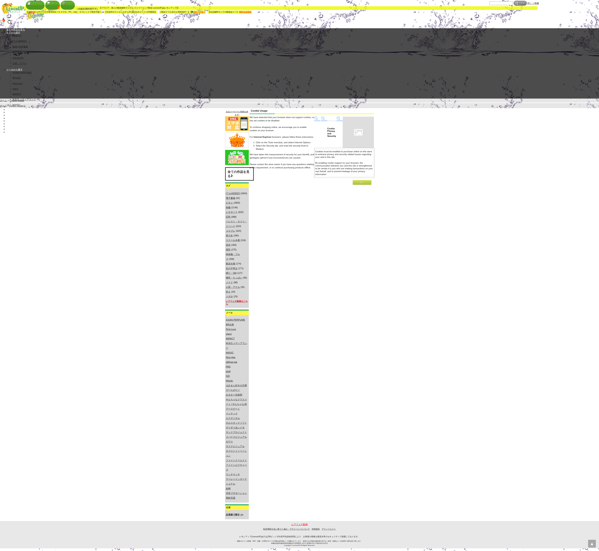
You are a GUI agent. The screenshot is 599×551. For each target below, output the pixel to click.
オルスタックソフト (236, 423)
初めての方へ (199, 12)
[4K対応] (16, 35)
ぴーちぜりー (233, 390)
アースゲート (233, 409)
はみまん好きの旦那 (236, 385)
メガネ (229, 296)
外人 (228, 291)
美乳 (228, 249)
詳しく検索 (533, 3)
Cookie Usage (17, 100)
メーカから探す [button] (14, 69)
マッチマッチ (233, 474)
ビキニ (229, 202)
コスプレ (230, 231)
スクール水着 (233, 240)
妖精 (228, 488)
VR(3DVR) (18, 58)
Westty (229, 380)
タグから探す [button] (13, 32)
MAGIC (230, 352)
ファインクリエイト (236, 460)
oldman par (231, 362)
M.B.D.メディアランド (24, 99)
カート (55, 3)
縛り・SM (231, 273)
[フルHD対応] (19, 41)
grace (15, 88)
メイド (229, 282)
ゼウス (229, 441)
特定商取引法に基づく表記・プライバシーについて (286, 529)
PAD (228, 366)
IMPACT (16, 94)
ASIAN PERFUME (22, 72)
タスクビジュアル (235, 446)
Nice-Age (230, 357)
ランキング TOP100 (16, 112)
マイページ (38, 3)
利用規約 (316, 529)
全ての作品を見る (15, 29)
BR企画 (16, 78)
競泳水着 (230, 263)
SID (228, 376)
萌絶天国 (230, 498)
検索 (523, 3)
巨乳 (228, 216)
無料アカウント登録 (16, 120)
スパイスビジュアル (236, 437)
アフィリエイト (329, 529)
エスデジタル (233, 418)
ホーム (3, 100)
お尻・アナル (19, 63)
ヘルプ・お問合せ (15, 129)
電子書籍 (17, 52)
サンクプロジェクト (236, 432)
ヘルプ (70, 3)
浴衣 (228, 245)
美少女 (229, 235)
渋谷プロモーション (236, 493)
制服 (228, 207)
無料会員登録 (245, 12)
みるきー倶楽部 (234, 394)
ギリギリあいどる (235, 427)
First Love (17, 83)
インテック (232, 413)
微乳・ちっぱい (234, 277)
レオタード (232, 212)
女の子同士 (232, 268)
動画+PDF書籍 (20, 46)
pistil (228, 371)
